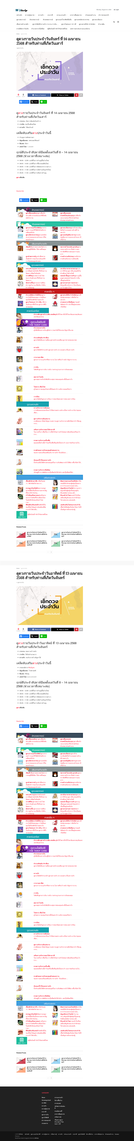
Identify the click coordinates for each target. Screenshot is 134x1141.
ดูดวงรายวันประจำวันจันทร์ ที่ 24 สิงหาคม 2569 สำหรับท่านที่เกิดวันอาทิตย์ (37, 534)
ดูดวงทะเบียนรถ (97, 19)
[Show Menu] (118, 21)
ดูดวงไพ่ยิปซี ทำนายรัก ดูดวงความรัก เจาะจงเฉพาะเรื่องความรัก (54, 350)
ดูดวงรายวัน (24, 34)
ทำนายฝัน (101, 24)
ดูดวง (18, 177)
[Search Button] (114, 22)
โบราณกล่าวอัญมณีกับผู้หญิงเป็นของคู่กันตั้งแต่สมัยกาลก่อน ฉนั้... (70, 490)
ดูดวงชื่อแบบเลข (65, 213)
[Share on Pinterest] (76, 95)
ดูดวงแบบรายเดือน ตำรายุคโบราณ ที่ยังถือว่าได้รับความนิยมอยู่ (35, 285)
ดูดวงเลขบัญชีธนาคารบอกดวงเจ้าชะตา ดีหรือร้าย (70, 237)
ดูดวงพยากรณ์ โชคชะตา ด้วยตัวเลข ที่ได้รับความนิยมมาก (35, 278)
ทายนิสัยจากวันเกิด (22, 29)
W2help (21, 1134)
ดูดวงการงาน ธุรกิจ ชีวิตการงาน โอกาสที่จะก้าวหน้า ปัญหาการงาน (55, 360)
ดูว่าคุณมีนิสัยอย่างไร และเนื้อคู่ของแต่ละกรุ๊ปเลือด (70, 304)
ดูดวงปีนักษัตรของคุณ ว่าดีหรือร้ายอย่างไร (70, 297)
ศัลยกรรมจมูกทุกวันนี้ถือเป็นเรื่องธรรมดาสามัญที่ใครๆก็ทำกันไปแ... (36, 490)
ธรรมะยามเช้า (61, 15)
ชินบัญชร (32, 667)
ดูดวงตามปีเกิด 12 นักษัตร (87, 24)
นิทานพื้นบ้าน (58, 1100)
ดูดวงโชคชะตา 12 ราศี (68, 24)
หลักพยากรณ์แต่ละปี (60, 1107)
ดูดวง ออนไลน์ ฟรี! (35, 1134)
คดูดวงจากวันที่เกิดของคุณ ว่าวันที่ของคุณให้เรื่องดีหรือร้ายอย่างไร (36, 297)
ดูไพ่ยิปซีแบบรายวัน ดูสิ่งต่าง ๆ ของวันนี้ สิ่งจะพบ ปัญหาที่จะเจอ (53, 330)
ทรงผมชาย (45, 1123)
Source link (20, 191)
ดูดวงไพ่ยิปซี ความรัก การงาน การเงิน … (45, 24)
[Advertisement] (107, 46)
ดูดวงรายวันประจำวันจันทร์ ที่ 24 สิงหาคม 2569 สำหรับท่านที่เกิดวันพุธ (72, 543)
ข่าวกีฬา (44, 1103)
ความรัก (41, 15)
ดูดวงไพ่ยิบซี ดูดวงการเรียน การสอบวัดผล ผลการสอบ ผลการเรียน (54, 399)
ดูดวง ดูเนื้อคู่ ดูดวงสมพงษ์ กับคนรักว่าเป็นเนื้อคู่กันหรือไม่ (71, 278)
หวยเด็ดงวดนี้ (58, 1111)
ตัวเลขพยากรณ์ (48, 19)
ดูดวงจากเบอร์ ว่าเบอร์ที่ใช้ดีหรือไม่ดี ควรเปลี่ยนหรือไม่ (36, 230)
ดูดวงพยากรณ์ (21, 19)
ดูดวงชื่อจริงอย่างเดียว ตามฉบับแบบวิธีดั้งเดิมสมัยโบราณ (36, 215)
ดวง (20, 113)
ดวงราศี (50, 15)
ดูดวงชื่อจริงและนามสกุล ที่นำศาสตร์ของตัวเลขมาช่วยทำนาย (70, 217)
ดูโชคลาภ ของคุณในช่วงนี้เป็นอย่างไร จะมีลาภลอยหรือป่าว (53, 389)
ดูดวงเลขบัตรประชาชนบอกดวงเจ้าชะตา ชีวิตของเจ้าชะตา (36, 237)
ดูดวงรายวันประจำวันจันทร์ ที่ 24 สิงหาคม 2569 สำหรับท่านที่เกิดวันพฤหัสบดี (37, 543)
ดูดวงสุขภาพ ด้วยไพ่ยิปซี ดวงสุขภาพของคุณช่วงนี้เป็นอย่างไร (53, 379)
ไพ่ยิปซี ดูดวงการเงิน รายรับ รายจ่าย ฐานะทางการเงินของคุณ (53, 369)
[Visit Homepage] (22, 10)
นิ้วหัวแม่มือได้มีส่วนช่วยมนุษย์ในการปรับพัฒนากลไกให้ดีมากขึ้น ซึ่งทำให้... (58, 462)
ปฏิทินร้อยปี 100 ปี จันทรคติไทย (57, 29)
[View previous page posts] (48, 552)
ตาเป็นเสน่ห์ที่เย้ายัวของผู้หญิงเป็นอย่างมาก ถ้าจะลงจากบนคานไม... (70, 483)
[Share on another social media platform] (81, 95)
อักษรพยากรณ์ (34, 19)
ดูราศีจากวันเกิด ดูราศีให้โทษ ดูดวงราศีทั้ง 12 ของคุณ (36, 304)
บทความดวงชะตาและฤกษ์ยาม (80, 29)
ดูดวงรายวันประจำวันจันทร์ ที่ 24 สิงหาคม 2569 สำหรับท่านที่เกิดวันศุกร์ (72, 534)
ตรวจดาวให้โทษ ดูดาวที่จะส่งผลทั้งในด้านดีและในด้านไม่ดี (70, 270)
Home (17, 34)
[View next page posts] (51, 552)
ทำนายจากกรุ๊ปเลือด (37, 29)
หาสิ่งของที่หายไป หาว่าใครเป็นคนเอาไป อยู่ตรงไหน (70, 285)
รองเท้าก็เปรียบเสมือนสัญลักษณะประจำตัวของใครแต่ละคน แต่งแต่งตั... (70, 497)
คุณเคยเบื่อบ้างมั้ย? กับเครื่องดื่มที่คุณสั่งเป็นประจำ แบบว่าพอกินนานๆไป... (57, 443)
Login (117, 9)
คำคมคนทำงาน (91, 15)
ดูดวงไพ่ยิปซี (45, 1117)
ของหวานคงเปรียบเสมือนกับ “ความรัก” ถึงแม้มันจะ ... (50, 452)
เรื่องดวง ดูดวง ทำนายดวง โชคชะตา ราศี (59, 1122)
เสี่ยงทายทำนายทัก (22, 24)
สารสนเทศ (58, 1103)
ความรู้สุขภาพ (29, 15)
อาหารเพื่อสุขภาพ (75, 15)
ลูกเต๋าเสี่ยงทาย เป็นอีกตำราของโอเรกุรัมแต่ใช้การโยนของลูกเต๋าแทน (35, 258)
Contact (117, 1134)
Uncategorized (46, 1100)
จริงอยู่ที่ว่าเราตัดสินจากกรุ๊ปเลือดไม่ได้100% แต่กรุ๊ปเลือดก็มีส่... (54, 472)
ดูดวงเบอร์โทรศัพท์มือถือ (64, 19)
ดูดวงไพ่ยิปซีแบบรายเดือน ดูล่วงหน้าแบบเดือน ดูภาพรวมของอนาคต (55, 340)
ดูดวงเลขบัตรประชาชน (81, 19)
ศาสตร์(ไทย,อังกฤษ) (66, 215)
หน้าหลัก (19, 15)
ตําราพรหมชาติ (104, 15)
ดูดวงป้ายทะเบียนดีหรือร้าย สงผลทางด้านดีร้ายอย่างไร (70, 230)
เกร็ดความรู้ (58, 1117)
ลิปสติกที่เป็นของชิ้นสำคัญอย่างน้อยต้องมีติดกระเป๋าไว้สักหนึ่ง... (36, 507)
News (43, 1097)
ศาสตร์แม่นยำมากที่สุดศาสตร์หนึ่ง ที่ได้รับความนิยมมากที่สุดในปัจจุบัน (36, 270)
